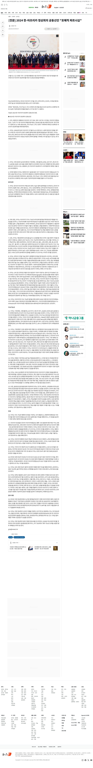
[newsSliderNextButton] (83, 53)
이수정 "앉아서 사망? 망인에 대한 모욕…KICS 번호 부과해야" (72, 71)
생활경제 (83, 700)
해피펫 (36, 7)
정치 (10, 16)
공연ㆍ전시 (33, 718)
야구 (52, 718)
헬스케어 (23, 721)
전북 (42, 701)
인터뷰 (42, 726)
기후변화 (33, 701)
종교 (32, 721)
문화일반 (33, 725)
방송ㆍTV (43, 719)
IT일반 (12, 723)
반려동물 (33, 735)
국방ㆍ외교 (53, 689)
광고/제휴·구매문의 (42, 746)
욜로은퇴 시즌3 (73, 335)
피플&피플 (33, 705)
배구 (52, 725)
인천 (42, 694)
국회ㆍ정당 (3, 691)
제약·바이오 (24, 719)
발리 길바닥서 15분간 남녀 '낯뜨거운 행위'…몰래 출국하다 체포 (77, 216)
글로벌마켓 (73, 719)
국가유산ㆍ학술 (34, 723)
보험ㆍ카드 (73, 694)
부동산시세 (3, 723)
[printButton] (2, 34)
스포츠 (65, 150)
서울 (42, 691)
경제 (22, 687)
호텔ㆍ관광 (83, 705)
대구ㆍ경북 (43, 705)
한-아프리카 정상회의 (19, 537)
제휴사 (73, 715)
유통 (82, 698)
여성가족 (13, 703)
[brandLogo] (46, 6)
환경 (12, 698)
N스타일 (43, 728)
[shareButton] (2, 22)
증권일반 (73, 696)
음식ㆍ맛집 (33, 739)
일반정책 (3, 719)
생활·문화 (33, 715)
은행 (72, 693)
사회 (12, 687)
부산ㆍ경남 (43, 707)
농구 (52, 726)
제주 (42, 710)
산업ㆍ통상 (23, 693)
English (56, 7)
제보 (91, 4)
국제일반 (33, 709)
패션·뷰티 (83, 701)
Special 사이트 (85, 715)
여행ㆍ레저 (33, 730)
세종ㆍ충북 (43, 698)
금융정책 (73, 691)
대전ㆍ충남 (43, 700)
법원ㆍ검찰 (13, 691)
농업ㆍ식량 (23, 698)
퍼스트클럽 (83, 728)
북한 (62, 687)
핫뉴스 (65, 212)
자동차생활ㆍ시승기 (35, 737)
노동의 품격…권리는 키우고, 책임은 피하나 (76, 354)
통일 (52, 691)
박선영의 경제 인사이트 (74, 327)
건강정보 (33, 728)
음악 (42, 723)
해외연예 (43, 725)
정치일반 (3, 694)
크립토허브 (31, 7)
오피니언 (65, 324)
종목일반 (53, 730)
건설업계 (3, 725)
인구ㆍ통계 (23, 694)
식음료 (82, 703)
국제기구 (33, 703)
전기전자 (83, 693)
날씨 (12, 700)
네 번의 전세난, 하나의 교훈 (77, 329)
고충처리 (59, 746)
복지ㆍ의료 (23, 718)
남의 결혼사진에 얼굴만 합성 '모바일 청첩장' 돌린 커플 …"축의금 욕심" (77, 236)
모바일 (12, 721)
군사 (62, 691)
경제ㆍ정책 (23, 689)
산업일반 (83, 689)
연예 (64, 132)
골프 (52, 728)
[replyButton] (2, 26)
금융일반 (73, 689)
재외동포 (53, 693)
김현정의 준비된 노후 (74, 343)
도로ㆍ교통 (33, 734)
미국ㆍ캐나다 (34, 691)
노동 (12, 696)
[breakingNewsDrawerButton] (4, 5)
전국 (42, 687)
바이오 (22, 715)
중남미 (32, 698)
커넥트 (87, 4)
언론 (32, 726)
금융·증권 (73, 687)
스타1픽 (83, 721)
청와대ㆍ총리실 (4, 689)
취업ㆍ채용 (83, 707)
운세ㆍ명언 (33, 732)
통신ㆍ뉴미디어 (14, 719)
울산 (42, 709)
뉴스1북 (83, 726)
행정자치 (43, 689)
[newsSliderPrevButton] (80, 53)
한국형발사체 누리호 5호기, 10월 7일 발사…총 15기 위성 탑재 (43, 547)
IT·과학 (13, 715)
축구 (52, 721)
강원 (42, 696)
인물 (12, 701)
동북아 (32, 689)
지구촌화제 (33, 707)
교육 (12, 693)
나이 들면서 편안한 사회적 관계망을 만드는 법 (76, 346)
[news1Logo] (7, 754)
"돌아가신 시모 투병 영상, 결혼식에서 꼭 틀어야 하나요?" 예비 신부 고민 (77, 229)
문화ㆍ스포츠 (64, 696)
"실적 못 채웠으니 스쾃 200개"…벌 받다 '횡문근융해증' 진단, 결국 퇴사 (77, 243)
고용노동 (23, 696)
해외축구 (53, 723)
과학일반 (13, 728)
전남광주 (43, 703)
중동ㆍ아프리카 (34, 696)
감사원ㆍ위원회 (4, 693)
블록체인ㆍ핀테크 (75, 701)
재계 (82, 691)
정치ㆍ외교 (63, 689)
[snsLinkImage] (82, 760)
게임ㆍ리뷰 (13, 726)
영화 (42, 721)
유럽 (32, 694)
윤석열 (10, 537)
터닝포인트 (83, 725)
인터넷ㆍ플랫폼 (14, 718)
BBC (72, 718)
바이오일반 (23, 723)
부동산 (2, 715)
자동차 (82, 694)
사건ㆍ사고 (13, 689)
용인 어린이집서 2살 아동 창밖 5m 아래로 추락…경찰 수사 (73, 77)
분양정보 (3, 721)
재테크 (72, 700)
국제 (32, 687)
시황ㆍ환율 (73, 698)
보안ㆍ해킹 (13, 725)
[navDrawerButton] (2, 5)
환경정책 (23, 700)
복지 (12, 694)
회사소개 (34, 746)
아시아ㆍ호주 (34, 693)
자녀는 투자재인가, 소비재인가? (76, 338)
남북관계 (63, 698)
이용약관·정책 (52, 746)
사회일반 (13, 705)
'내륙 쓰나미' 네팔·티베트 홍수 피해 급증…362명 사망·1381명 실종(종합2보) (40, 1)
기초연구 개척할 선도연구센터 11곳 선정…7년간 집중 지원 (18, 547)
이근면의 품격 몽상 (74, 351)
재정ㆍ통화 (23, 691)
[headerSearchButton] (6, 5)
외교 (52, 687)
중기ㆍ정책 (83, 696)
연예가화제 (43, 718)
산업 (82, 687)
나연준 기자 (13, 26)
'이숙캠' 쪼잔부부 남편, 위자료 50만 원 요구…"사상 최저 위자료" (74, 1)
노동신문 (61, 7)
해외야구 (53, 719)
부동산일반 (3, 718)
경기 (42, 693)
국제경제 (33, 700)
